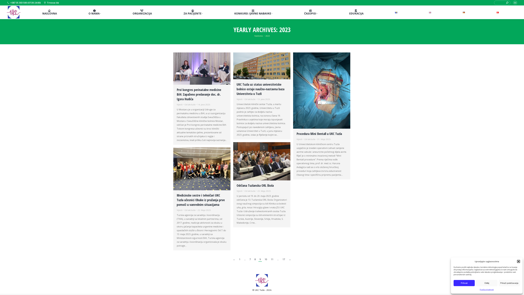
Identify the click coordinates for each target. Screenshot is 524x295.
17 (283, 259)
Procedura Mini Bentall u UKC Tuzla (319, 133)
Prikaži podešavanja (509, 283)
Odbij (486, 283)
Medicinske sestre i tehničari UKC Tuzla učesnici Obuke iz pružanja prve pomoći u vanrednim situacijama (201, 200)
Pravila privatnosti (487, 289)
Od (189, 104)
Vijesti (179, 104)
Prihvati (464, 283)
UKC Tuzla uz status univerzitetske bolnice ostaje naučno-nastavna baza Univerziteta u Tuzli (260, 89)
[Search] (507, 3)
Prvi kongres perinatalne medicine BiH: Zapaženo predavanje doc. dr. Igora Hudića (199, 94)
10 (266, 259)
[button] (518, 261)
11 (272, 259)
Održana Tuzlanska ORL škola (255, 185)
